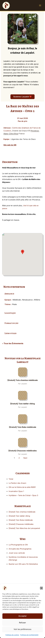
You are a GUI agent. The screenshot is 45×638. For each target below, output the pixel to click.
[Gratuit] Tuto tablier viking (19, 516)
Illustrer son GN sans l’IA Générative (23, 564)
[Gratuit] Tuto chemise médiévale (22, 512)
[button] (41, 588)
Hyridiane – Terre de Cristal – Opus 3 (23, 495)
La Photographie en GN (18, 545)
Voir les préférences (22, 629)
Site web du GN (9, 145)
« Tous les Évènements (12, 343)
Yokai (11, 479)
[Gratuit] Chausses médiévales (21, 524)
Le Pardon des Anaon (17, 483)
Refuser (22, 622)
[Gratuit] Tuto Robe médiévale (21, 520)
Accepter (22, 616)
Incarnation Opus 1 (16, 491)
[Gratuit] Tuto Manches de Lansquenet (24, 528)
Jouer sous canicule (17, 553)
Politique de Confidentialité (29, 635)
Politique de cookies (12, 635)
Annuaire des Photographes (20, 549)
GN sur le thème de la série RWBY (22, 487)
